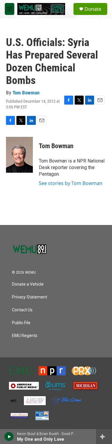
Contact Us (22, 310)
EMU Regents (24, 335)
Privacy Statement (29, 297)
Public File (21, 323)
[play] (9, 437)
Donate (93, 9)
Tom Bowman (26, 93)
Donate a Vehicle (28, 284)
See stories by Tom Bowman (70, 183)
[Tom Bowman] (19, 155)
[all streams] (104, 436)
